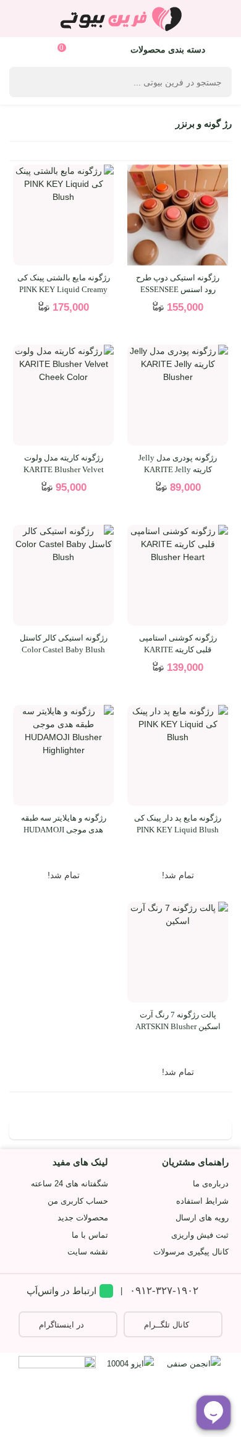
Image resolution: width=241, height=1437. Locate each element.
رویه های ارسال (202, 1217)
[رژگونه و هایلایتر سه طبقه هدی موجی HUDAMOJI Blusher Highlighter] (63, 755)
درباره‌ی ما (211, 1183)
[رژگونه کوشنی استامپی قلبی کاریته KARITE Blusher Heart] (177, 575)
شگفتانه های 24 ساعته (69, 1183)
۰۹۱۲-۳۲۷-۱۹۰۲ (164, 1291)
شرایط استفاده (202, 1201)
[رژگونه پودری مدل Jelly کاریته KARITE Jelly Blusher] (177, 395)
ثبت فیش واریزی (200, 1235)
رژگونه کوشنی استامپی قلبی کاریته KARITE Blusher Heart (178, 650)
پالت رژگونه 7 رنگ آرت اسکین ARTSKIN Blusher (178, 1021)
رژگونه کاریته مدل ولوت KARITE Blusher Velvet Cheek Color (63, 469)
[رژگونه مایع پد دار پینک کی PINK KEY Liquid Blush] (177, 755)
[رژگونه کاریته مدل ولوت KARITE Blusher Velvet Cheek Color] (63, 395)
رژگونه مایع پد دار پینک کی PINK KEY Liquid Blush (177, 824)
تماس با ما (90, 1235)
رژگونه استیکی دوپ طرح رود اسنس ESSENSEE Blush (177, 289)
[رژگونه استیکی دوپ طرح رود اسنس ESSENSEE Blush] (177, 215)
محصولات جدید (82, 1217)
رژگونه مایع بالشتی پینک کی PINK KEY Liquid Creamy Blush (63, 289)
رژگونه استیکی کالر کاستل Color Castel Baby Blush (64, 644)
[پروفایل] (23, 49)
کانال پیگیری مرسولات (191, 1251)
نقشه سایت (87, 1251)
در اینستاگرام (61, 1324)
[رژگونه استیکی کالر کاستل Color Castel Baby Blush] (63, 575)
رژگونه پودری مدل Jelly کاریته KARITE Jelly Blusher (177, 469)
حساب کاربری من (78, 1201)
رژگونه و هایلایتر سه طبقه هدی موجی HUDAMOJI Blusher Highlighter (63, 830)
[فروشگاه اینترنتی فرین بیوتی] (120, 18)
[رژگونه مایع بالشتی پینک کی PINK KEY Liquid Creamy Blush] (63, 215)
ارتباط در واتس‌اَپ (61, 1290)
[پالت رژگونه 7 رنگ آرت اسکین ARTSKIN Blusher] (177, 952)
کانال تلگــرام (166, 1324)
